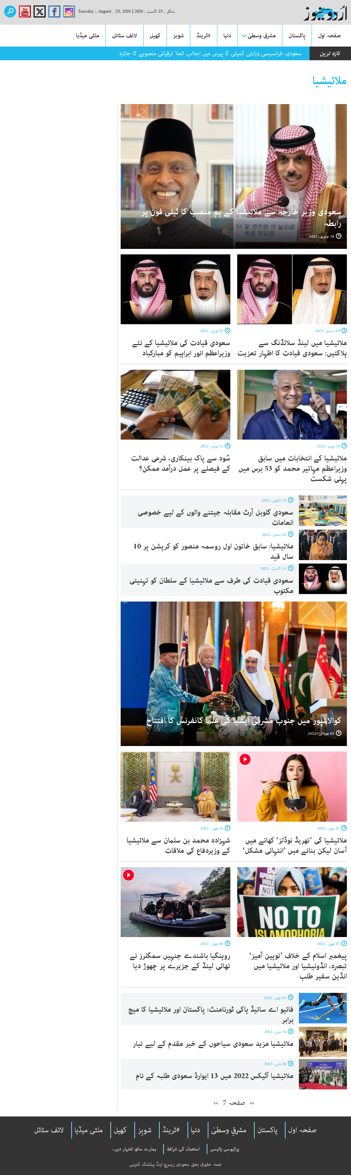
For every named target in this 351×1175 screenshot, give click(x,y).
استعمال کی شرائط (183, 1149)
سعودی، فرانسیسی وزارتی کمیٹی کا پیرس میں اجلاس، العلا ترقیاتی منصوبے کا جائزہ (210, 53)
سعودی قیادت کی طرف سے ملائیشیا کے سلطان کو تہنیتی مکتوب (211, 585)
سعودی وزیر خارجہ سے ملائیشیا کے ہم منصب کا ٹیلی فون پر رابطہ (241, 218)
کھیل (155, 35)
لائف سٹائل (124, 35)
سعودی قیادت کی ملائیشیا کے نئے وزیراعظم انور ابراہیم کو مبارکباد (181, 348)
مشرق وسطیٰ (261, 35)
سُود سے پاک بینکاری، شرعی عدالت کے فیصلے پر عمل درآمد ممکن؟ (180, 463)
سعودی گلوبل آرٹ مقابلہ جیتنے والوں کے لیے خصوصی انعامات (215, 517)
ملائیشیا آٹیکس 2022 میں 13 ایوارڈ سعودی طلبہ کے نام (213, 1076)
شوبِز (145, 1130)
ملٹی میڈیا (87, 35)
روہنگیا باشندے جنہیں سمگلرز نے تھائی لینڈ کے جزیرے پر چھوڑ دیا (180, 961)
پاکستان (297, 35)
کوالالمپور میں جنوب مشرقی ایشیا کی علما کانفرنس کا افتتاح (243, 721)
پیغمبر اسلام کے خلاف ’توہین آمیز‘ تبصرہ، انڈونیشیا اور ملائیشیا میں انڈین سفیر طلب (298, 966)
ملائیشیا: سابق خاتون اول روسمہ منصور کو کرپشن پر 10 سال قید (213, 551)
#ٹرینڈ (203, 35)
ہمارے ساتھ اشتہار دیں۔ (134, 1149)
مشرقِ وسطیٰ (228, 1130)
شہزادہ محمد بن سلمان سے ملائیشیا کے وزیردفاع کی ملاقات (178, 845)
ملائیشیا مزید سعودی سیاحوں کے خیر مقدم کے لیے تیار (213, 1043)
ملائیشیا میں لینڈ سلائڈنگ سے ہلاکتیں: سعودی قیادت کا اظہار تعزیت (292, 348)
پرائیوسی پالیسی (224, 1149)
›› (216, 1102)
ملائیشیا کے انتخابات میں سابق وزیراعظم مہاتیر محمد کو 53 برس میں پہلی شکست (292, 468)
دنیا (227, 35)
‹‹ (252, 1102)
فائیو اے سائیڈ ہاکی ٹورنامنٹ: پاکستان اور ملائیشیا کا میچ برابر (210, 1014)
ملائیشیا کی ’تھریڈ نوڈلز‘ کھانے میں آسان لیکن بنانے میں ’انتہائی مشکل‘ (295, 845)
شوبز (178, 35)
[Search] (10, 11)
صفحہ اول (329, 35)
